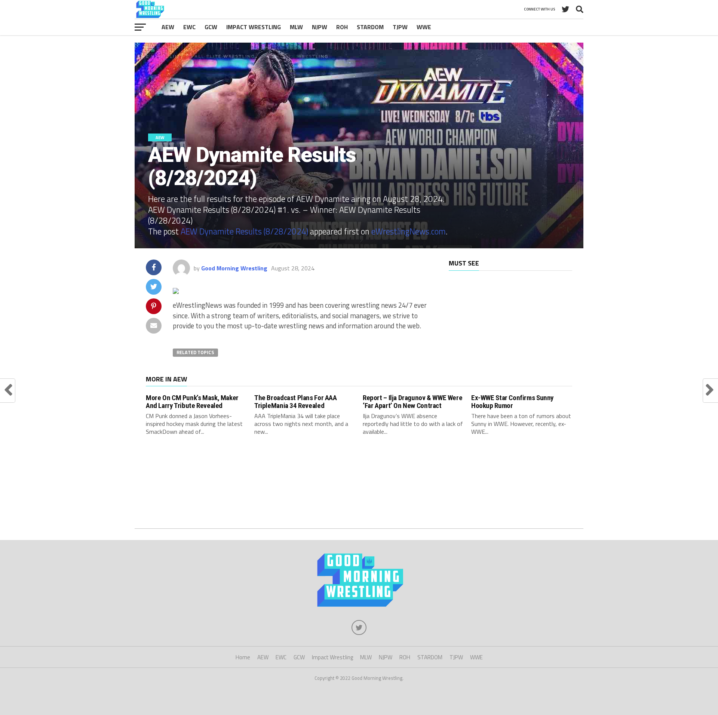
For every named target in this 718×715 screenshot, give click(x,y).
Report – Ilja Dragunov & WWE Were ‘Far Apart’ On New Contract (412, 401)
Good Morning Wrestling (234, 268)
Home (243, 657)
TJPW (400, 26)
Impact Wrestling (253, 26)
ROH (342, 26)
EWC (189, 26)
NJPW (319, 26)
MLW (296, 26)
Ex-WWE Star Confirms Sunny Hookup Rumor (512, 401)
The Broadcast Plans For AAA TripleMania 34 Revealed (295, 401)
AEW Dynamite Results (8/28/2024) (244, 231)
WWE (424, 26)
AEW (168, 26)
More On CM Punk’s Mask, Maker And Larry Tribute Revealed (192, 401)
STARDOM (370, 26)
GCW (211, 26)
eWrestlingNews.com (408, 231)
